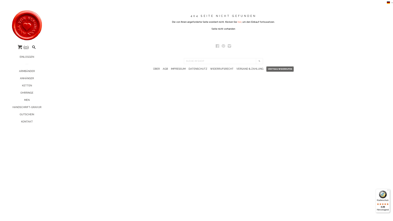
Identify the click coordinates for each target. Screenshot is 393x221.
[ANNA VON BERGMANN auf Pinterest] (223, 46)
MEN (27, 100)
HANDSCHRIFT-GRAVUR (26, 107)
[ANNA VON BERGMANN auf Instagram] (229, 46)
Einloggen (27, 56)
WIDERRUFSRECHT (221, 68)
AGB (165, 68)
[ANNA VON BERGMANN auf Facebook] (217, 46)
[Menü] (388, 191)
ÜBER (156, 68)
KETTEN (27, 85)
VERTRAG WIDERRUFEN (280, 69)
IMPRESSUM (178, 68)
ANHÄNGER (27, 78)
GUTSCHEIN (27, 114)
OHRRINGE (26, 92)
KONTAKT (27, 121)
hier (239, 22)
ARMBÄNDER (27, 71)
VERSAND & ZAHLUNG (249, 68)
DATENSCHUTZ (198, 68)
